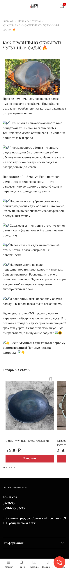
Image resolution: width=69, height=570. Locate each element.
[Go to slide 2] (6, 467)
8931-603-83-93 (14, 508)
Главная (8, 21)
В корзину (29, 458)
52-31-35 (9, 503)
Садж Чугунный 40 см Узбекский (27, 441)
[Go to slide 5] (14, 467)
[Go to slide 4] (11, 467)
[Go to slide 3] (9, 467)
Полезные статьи (29, 21)
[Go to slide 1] (4, 467)
